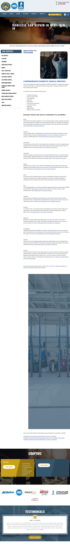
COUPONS (18, 13)
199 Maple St (20, 23)
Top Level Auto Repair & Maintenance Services (38, 46)
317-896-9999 (61, 4)
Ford (24, 174)
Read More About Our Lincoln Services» (41, 212)
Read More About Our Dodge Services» (45, 169)
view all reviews (35, 537)
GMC (24, 185)
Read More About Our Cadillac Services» (50, 136)
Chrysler (26, 153)
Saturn (25, 250)
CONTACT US (42, 13)
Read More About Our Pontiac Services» (46, 244)
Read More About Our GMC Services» (42, 190)
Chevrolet (26, 142)
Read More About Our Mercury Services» (48, 223)
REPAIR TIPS (34, 13)
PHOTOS (11, 13)
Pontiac (25, 239)
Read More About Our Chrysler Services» (54, 158)
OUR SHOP (4, 13)
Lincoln (25, 207)
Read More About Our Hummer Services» (49, 201)
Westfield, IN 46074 (27, 23)
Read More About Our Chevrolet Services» (45, 147)
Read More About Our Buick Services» (34, 125)
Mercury (25, 218)
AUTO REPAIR (25, 13)
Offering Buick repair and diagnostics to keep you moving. (39, 436)
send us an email (60, 266)
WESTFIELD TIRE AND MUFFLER (17, 46)
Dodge (25, 164)
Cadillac (25, 131)
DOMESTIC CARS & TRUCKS (58, 46)
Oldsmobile (26, 228)
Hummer (25, 196)
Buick (24, 119)
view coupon (9, 467)
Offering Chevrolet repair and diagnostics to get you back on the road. (44, 438)
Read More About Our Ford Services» (55, 179)
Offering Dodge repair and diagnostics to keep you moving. (40, 439)
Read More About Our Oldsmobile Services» (48, 233)
